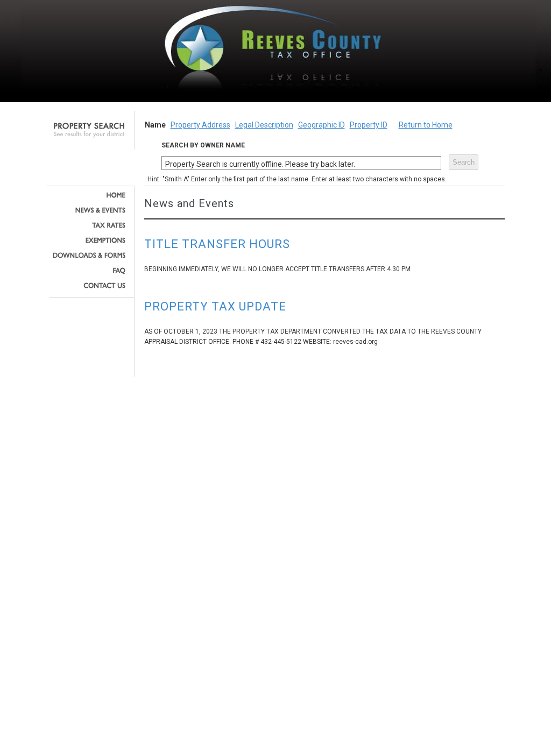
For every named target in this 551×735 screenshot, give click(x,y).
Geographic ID (321, 125)
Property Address (200, 125)
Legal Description (264, 125)
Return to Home (426, 125)
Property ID (368, 125)
